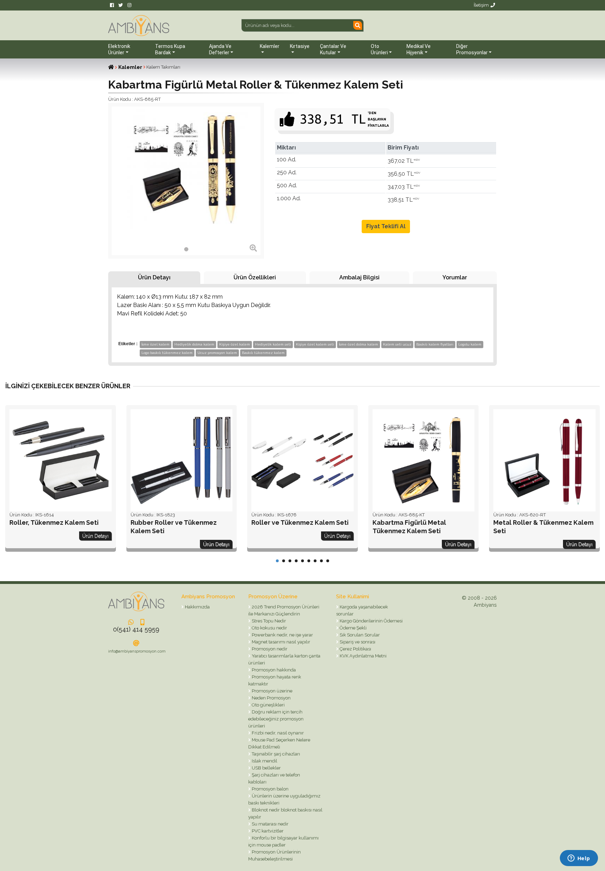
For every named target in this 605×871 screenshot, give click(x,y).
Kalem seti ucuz (397, 344)
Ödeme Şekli (353, 627)
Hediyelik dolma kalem (194, 344)
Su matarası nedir (269, 824)
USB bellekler (266, 768)
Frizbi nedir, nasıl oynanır (277, 733)
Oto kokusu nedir (269, 627)
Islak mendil (264, 761)
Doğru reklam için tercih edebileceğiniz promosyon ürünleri (276, 719)
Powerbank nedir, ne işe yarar (282, 634)
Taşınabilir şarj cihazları (275, 754)
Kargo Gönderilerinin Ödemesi (371, 620)
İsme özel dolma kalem (358, 344)
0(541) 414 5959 (136, 629)
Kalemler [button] (269, 46)
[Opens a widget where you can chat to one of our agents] (578, 858)
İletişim (481, 5)
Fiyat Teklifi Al (385, 226)
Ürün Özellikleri (255, 277)
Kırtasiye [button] (300, 46)
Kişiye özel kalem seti (315, 344)
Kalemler (130, 67)
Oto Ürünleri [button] (379, 49)
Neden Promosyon (271, 698)
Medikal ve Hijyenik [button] (418, 49)
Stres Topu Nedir (268, 620)
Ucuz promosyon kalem (217, 353)
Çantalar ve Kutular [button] (333, 49)
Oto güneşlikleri (268, 705)
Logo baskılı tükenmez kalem (167, 353)
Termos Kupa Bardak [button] (170, 49)
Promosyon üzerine (271, 691)
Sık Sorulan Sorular (359, 634)
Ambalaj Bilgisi (359, 277)
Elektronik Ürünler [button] (119, 49)
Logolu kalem (469, 344)
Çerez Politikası (355, 648)
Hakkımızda (197, 606)
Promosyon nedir (269, 648)
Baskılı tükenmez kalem (263, 353)
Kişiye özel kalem (234, 344)
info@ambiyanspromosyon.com (137, 651)
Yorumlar (455, 277)
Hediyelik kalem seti (273, 344)
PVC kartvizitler (267, 831)
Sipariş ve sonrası (357, 641)
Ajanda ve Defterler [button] (220, 49)
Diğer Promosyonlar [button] (472, 49)
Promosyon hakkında (273, 670)
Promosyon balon (269, 789)
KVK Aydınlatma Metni (363, 656)
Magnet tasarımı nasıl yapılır (280, 641)
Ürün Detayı (154, 277)
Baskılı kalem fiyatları (434, 344)
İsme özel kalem (155, 344)
